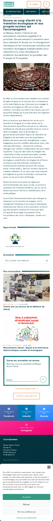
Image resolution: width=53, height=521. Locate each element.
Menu (35, 4)
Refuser (26, 504)
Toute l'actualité (26, 396)
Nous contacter (10, 460)
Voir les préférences (26, 512)
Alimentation (13, 12)
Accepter (26, 497)
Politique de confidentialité (26, 518)
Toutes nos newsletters (25, 389)
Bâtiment (31, 12)
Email (9, 380)
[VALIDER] (43, 379)
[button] (49, 467)
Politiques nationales (12, 17)
